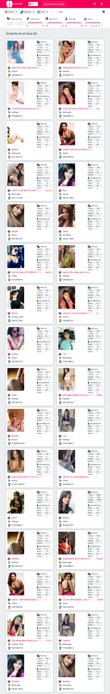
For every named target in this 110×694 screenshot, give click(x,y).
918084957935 (18, 443)
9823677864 (68, 198)
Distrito (11, 12)
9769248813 (68, 361)
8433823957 (68, 525)
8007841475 (17, 239)
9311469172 (17, 157)
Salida (60, 12)
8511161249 (17, 198)
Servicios (27, 12)
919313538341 (18, 484)
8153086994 (17, 280)
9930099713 (68, 75)
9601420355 (68, 157)
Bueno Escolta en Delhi (54, 4)
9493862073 (17, 75)
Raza (42, 12)
